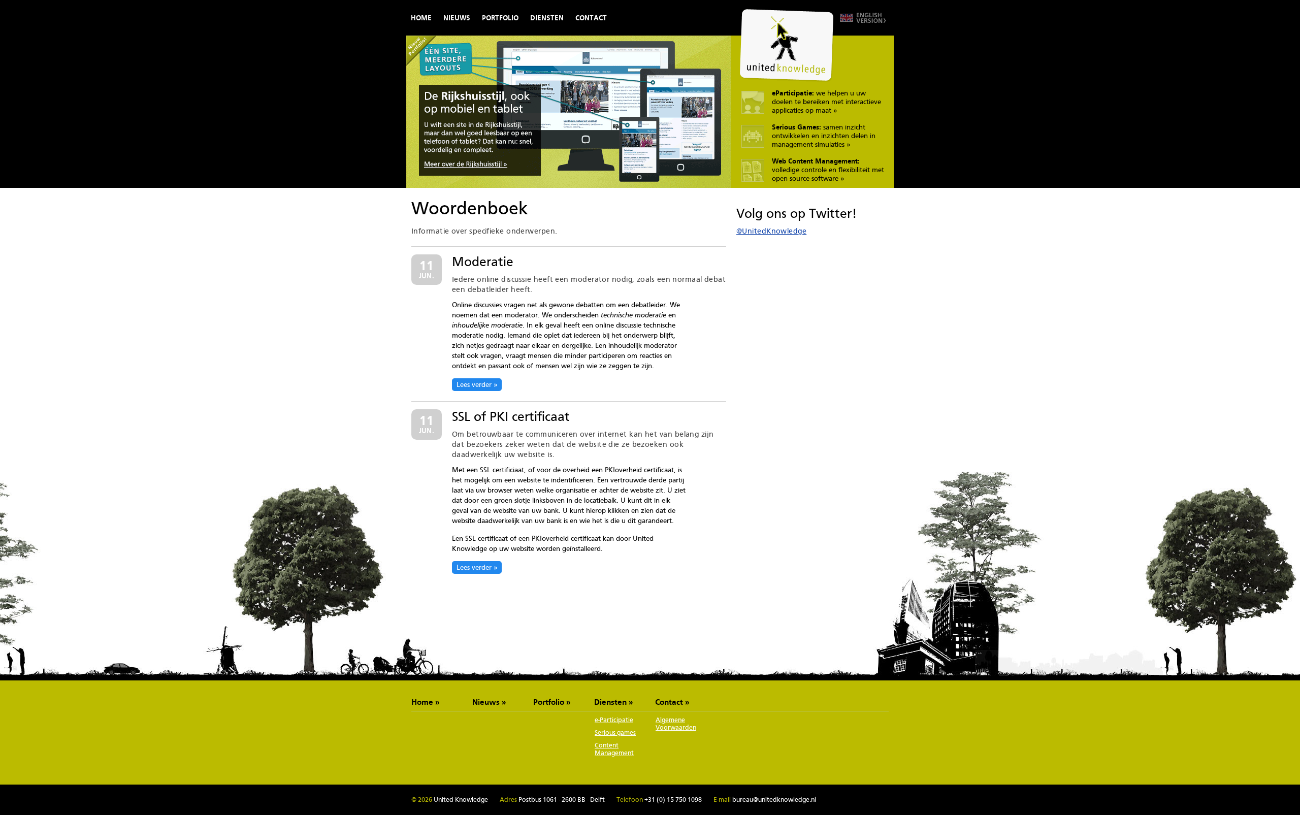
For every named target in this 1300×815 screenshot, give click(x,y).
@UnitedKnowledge (771, 230)
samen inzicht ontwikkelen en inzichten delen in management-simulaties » (823, 135)
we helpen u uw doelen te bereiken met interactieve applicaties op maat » (826, 101)
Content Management (614, 749)
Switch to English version (863, 18)
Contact (591, 18)
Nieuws (456, 18)
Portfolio (500, 18)
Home (421, 18)
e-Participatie (614, 720)
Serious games (615, 732)
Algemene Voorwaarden (676, 723)
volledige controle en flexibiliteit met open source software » (828, 169)
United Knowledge (786, 45)
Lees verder (474, 384)
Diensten (547, 18)
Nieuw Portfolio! (421, 51)
